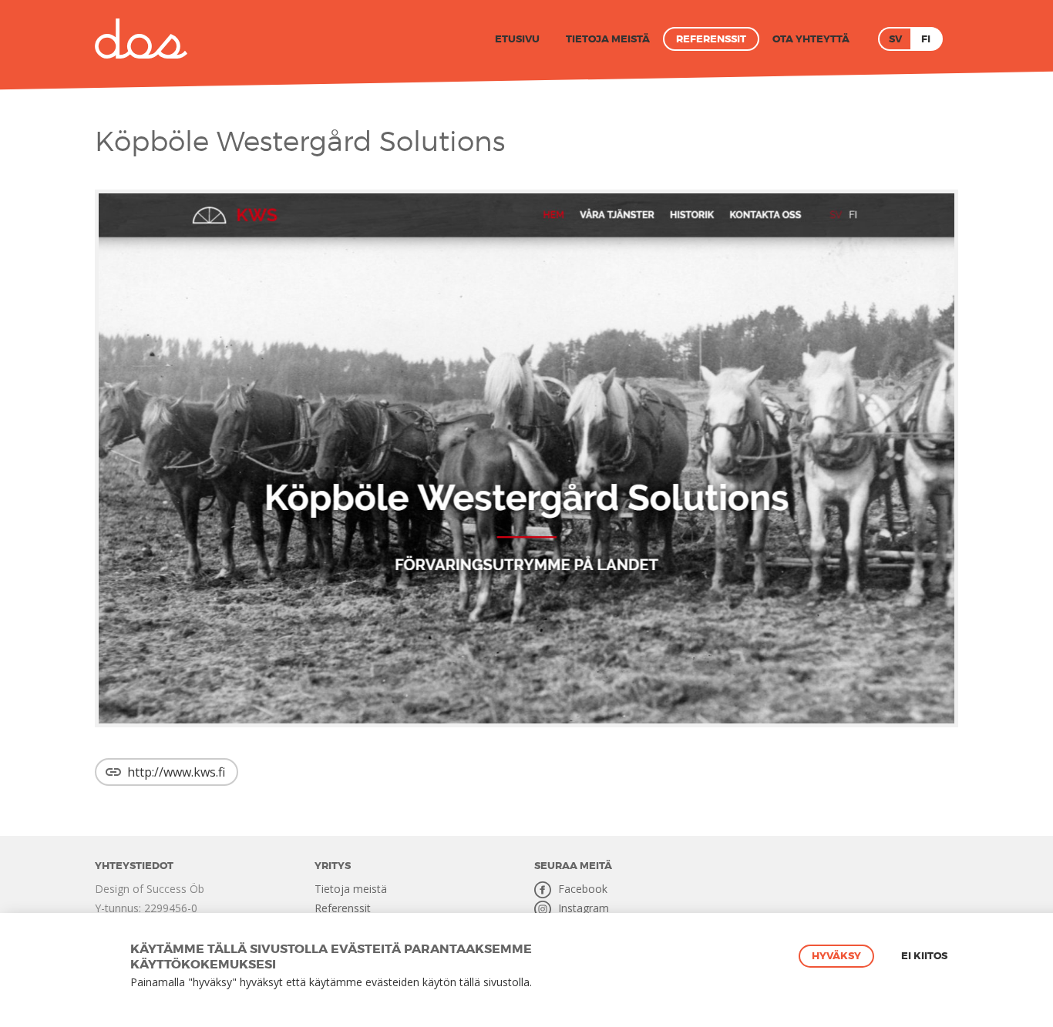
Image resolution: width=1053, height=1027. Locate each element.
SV (895, 38)
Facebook (581, 888)
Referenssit (711, 38)
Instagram (582, 908)
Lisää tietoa (560, 982)
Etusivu (517, 38)
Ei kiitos (924, 955)
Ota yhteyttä (810, 38)
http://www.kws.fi (176, 772)
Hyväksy (836, 955)
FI (925, 38)
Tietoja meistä (608, 38)
